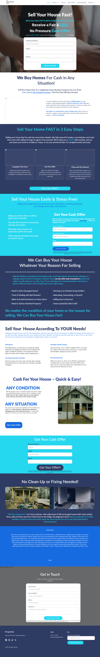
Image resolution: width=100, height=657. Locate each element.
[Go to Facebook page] (6, 640)
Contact (63, 2)
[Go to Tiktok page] (12, 640)
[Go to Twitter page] (15, 640)
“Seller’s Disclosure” (25, 395)
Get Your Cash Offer (61, 248)
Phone (28, 57)
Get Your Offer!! (50, 467)
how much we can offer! (30, 413)
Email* (28, 48)
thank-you (91, 2)
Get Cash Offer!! (50, 188)
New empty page (81, 2)
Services (54, 2)
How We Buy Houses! (69, 92)
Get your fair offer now (75, 642)
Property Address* (32, 40)
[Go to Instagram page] (9, 640)
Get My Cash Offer (50, 66)
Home (48, 2)
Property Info (31, 606)
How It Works (71, 2)
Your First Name (32, 586)
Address (30, 600)
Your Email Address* (58, 233)
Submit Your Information (53, 618)
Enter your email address (73, 635)
